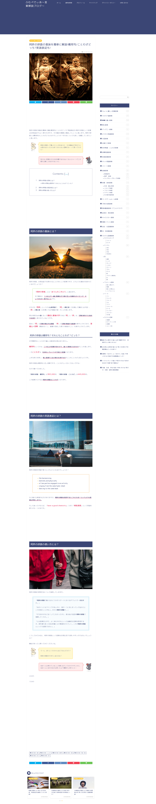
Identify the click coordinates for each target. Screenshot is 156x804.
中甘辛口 (109, 254)
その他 (108, 314)
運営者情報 (68, 3)
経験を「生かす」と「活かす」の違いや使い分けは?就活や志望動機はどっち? (115, 355)
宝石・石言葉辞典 (115, 227)
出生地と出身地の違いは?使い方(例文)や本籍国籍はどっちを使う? (115, 348)
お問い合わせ (124, 3)
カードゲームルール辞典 (115, 199)
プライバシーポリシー (108, 3)
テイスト (116, 245)
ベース (116, 293)
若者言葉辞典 (115, 157)
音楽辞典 (115, 171)
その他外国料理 (116, 195)
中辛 (108, 252)
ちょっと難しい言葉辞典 (35, 40)
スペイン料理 (116, 192)
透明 (108, 259)
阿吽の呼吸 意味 (34, 753)
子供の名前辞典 (115, 204)
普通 (108, 287)
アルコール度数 (116, 282)
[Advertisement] (78, 21)
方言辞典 (115, 139)
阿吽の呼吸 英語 (69, 753)
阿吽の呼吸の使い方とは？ (47, 190)
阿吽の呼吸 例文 (46, 755)
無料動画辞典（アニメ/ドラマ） (115, 208)
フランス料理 (116, 190)
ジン (108, 296)
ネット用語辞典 (115, 161)
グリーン (109, 267)
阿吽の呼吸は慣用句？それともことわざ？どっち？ (57, 183)
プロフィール (81, 3)
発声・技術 (116, 176)
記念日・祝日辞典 (115, 213)
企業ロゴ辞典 (115, 143)
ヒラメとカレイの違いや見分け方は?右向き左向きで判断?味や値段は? (115, 362)
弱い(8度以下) (110, 285)
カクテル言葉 (116, 317)
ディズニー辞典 (115, 129)
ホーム (59, 3)
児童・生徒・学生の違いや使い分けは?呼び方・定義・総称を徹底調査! (115, 369)
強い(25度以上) (111, 289)
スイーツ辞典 (115, 166)
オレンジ (109, 263)
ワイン (108, 304)
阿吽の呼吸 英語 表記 (81, 753)
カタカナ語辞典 (115, 116)
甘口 (108, 248)
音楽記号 (116, 174)
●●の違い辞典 (115, 120)
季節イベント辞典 (115, 222)
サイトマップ (93, 3)
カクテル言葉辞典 (115, 236)
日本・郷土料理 (116, 186)
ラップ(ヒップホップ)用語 (116, 178)
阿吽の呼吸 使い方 (35, 755)
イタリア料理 (116, 188)
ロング (108, 242)
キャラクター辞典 (115, 217)
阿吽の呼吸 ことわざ (46, 753)
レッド (108, 261)
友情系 (108, 324)
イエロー (109, 265)
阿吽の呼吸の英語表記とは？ (48, 187)
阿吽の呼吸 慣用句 (58, 753)
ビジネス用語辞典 (115, 134)
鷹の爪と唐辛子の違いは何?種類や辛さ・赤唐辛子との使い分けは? (115, 341)
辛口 (108, 250)
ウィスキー (109, 310)
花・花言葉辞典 (115, 231)
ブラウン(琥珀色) (111, 275)
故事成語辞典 (115, 152)
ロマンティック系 (111, 322)
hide (66, 174)
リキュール (109, 306)
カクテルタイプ (116, 238)
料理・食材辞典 (115, 183)
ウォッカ (109, 298)
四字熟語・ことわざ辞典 (115, 148)
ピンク (108, 271)
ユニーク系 (109, 326)
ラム (108, 302)
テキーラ (109, 300)
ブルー (108, 269)
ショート (109, 240)
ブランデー (109, 312)
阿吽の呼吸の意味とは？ (47, 180)
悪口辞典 (115, 125)
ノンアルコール (111, 291)
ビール (108, 308)
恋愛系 (108, 320)
